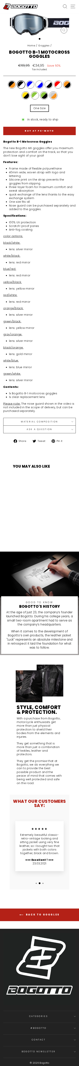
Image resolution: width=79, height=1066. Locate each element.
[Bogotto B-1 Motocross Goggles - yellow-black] (22, 536)
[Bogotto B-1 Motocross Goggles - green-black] (31, 536)
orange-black (67, 84)
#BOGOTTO (38, 1028)
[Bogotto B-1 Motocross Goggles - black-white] (20, 533)
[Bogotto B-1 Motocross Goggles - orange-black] (17, 536)
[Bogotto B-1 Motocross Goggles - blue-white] (24, 533)
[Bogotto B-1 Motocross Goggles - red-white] (37, 533)
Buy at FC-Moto (39, 130)
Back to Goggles (42, 914)
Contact (38, 1039)
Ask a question (39, 429)
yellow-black (26, 95)
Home (31, 45)
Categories (38, 1016)
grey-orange (53, 95)
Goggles (43, 45)
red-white (58, 84)
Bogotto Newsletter (39, 1051)
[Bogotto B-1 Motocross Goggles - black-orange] (15, 533)
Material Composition (39, 421)
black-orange (12, 84)
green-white (35, 95)
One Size (39, 108)
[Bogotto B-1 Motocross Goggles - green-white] (26, 536)
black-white (21, 84)
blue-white (30, 84)
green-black (44, 95)
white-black (49, 84)
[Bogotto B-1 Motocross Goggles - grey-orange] (35, 536)
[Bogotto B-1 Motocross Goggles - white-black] (33, 533)
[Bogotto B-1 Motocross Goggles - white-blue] (28, 533)
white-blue (39, 84)
